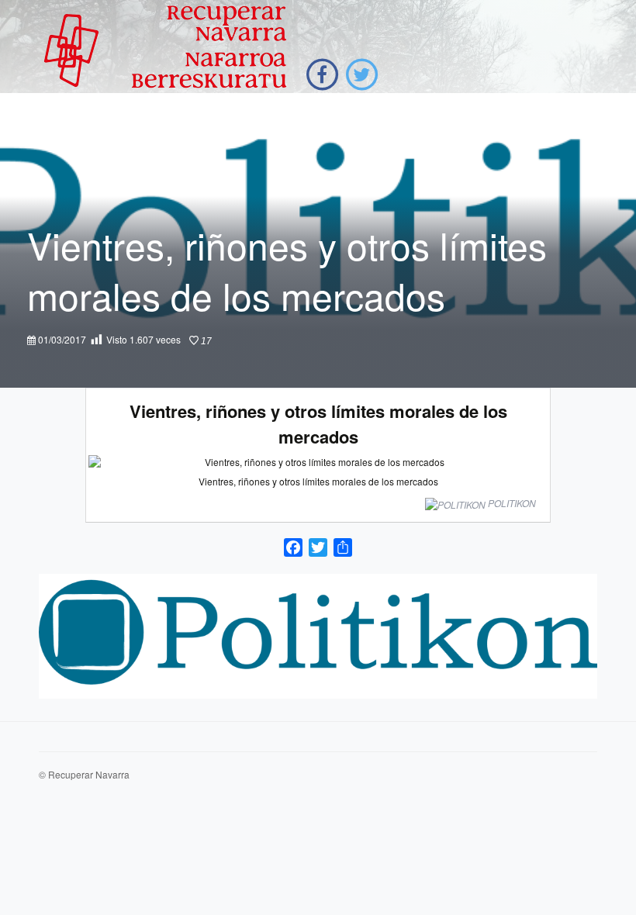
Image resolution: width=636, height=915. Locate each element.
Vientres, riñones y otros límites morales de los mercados (318, 424)
